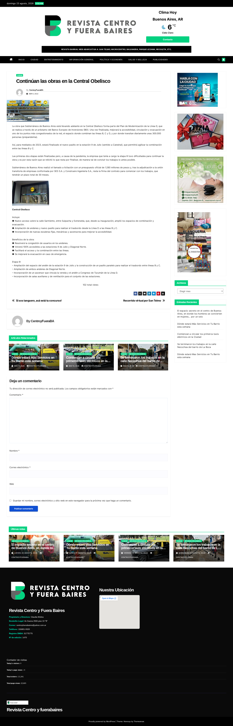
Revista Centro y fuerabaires (34, 709)
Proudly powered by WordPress (102, 721)
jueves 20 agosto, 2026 (26, 553)
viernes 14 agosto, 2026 (136, 553)
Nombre (14, 450)
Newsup (127, 721)
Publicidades (160, 60)
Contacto (168, 39)
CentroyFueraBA (36, 90)
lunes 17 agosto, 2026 (80, 553)
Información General (81, 60)
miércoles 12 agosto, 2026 (192, 553)
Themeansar (139, 721)
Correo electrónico (19, 467)
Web (11, 484)
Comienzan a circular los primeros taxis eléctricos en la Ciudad (86, 361)
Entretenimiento (53, 60)
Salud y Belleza (137, 60)
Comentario (16, 394)
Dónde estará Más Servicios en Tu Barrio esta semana (33, 359)
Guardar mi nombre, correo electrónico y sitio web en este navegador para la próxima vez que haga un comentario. (72, 500)
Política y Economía (111, 60)
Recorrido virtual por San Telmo (142, 300)
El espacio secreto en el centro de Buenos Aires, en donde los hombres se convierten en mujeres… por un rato (199, 313)
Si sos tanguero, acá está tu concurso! (39, 300)
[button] (219, 59)
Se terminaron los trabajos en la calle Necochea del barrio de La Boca (143, 361)
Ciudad (34, 60)
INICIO (21, 60)
